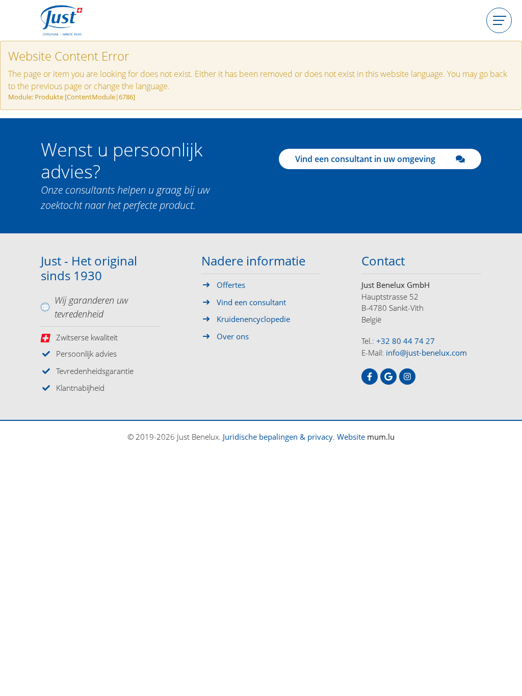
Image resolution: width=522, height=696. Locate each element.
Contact (383, 261)
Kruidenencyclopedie (253, 319)
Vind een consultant (251, 302)
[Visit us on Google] (388, 376)
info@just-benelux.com (426, 352)
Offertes (231, 285)
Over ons (233, 336)
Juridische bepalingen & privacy (278, 437)
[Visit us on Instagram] (407, 376)
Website (351, 437)
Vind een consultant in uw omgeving (365, 159)
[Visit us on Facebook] (369, 376)
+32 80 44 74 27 (405, 341)
